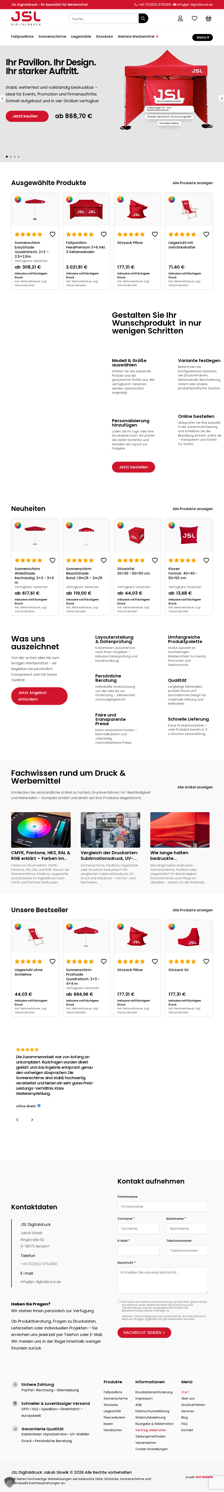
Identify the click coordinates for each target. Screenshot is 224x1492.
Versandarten (145, 1443)
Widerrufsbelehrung (150, 1417)
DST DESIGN (204, 1477)
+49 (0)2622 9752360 (39, 1263)
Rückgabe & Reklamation (154, 1424)
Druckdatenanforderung (154, 1392)
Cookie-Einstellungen (151, 1449)
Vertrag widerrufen (150, 1430)
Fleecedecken (114, 1417)
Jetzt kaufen (25, 116)
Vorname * (126, 1218)
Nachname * (176, 1218)
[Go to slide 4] (19, 157)
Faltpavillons (22, 37)
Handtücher (113, 1430)
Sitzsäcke (104, 37)
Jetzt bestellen (133, 467)
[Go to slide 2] (11, 157)
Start (185, 1392)
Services (187, 1411)
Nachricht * (126, 1263)
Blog (184, 1417)
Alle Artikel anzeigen (195, 787)
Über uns (188, 1398)
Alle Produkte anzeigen (193, 182)
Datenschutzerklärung (152, 1411)
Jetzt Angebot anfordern (32, 696)
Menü (201, 37)
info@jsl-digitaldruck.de (41, 1281)
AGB (138, 1405)
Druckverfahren (193, 1405)
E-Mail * (123, 1241)
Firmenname (127, 1196)
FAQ (184, 1424)
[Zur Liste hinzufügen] (52, 235)
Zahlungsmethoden (150, 1436)
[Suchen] (143, 18)
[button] (17, 1120)
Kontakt (187, 1430)
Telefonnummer (179, 1241)
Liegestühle (81, 37)
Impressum (144, 1398)
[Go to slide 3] (15, 157)
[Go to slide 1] (7, 157)
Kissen (108, 1424)
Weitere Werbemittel (136, 37)
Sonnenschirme (52, 37)
